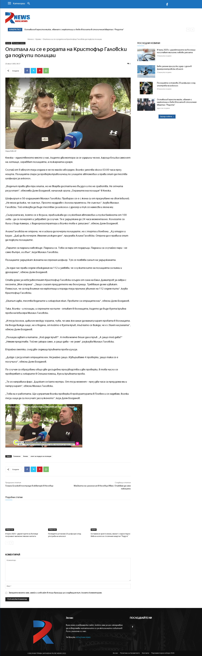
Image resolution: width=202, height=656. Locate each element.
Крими (38, 39)
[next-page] (11, 543)
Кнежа (25, 456)
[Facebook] (167, 5)
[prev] (188, 29)
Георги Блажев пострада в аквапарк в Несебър (29, 486)
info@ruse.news (83, 637)
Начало (31, 39)
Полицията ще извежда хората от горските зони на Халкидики (58, 30)
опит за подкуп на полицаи (41, 456)
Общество (9, 529)
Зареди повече (166, 116)
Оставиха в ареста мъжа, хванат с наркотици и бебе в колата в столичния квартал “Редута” (176, 102)
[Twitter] (33, 70)
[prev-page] (7, 543)
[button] (28, 3)
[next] (192, 29)
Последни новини (19, 43)
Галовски (16, 456)
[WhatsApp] (46, 70)
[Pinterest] (39, 70)
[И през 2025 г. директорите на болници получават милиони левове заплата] (25, 517)
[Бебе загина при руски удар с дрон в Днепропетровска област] (146, 71)
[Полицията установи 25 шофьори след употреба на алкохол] (68, 517)
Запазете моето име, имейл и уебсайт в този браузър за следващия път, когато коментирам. (55, 593)
